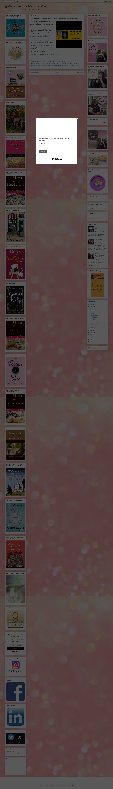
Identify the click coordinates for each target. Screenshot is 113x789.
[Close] (76, 119)
